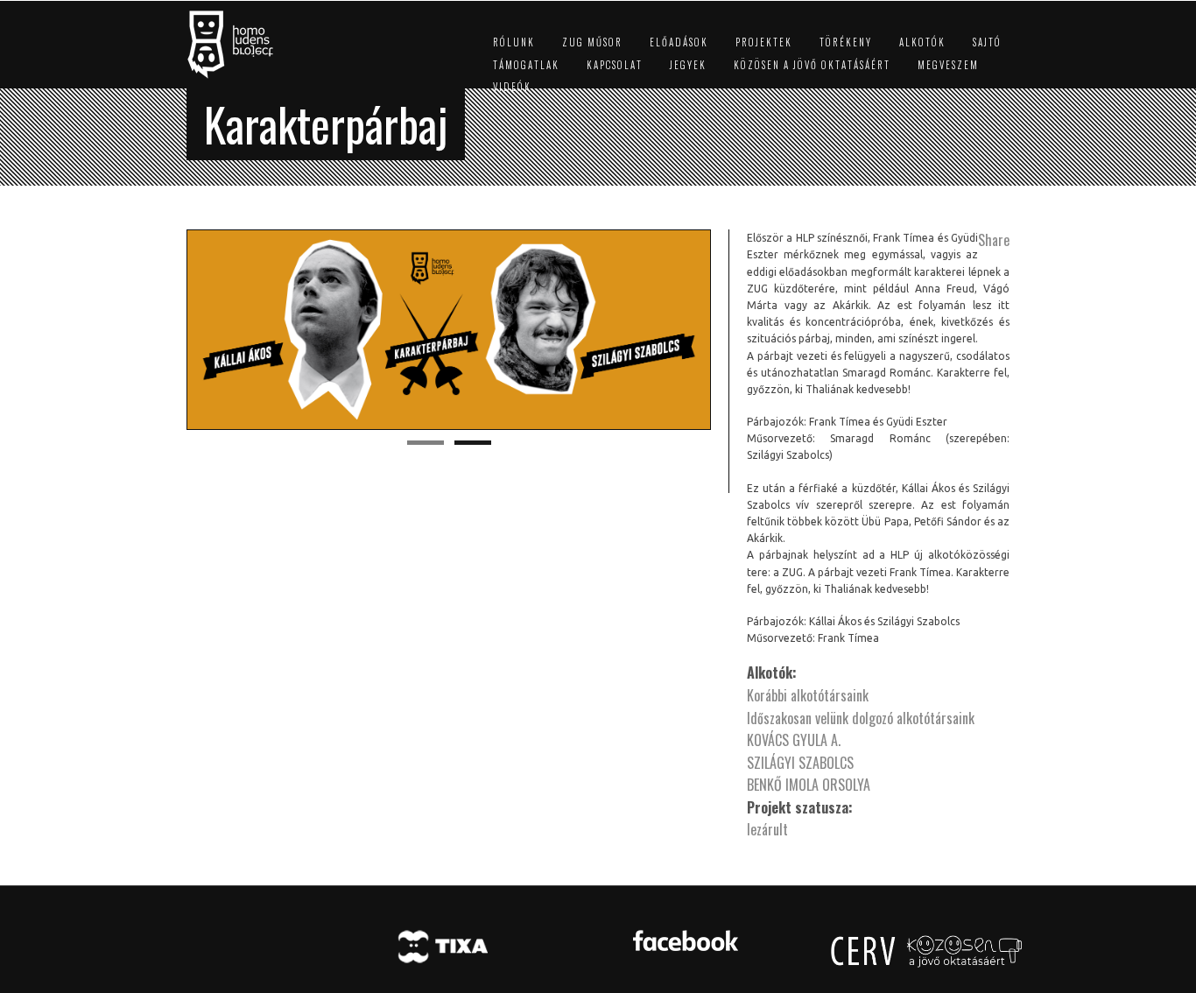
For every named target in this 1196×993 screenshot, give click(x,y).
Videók (512, 87)
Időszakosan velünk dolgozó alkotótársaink (860, 718)
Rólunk (514, 42)
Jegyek (688, 65)
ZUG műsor (592, 42)
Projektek (763, 42)
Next (729, 330)
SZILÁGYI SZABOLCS (800, 762)
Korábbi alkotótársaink (808, 695)
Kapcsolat (615, 65)
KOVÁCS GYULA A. (794, 739)
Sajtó (987, 42)
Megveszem (948, 65)
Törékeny (846, 42)
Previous (168, 330)
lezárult (767, 829)
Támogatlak (526, 65)
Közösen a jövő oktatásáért (812, 65)
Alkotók (922, 42)
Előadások (679, 42)
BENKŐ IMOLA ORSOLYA (808, 784)
